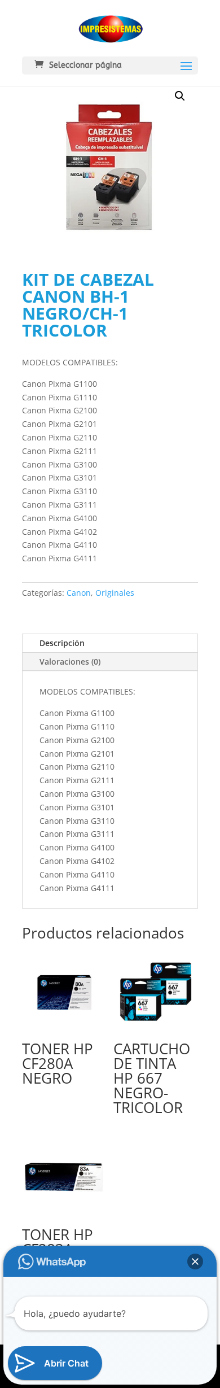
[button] (180, 96)
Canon (79, 592)
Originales (114, 592)
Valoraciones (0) (69, 661)
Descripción (62, 643)
